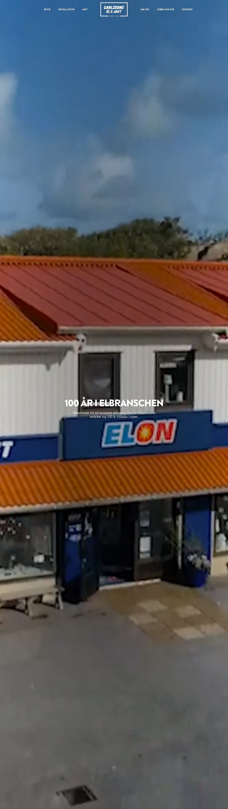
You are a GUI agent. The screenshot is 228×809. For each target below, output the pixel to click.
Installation (66, 9)
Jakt (85, 9)
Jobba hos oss (165, 9)
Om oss (144, 9)
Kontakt (187, 9)
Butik (47, 9)
